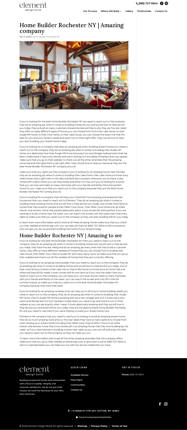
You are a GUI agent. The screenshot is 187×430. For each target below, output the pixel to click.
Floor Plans (76, 380)
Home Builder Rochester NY (46, 37)
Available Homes (79, 375)
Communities (78, 385)
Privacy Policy (99, 426)
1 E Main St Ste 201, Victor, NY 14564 (95, 410)
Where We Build (110, 11)
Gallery (129, 11)
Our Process (90, 11)
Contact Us (161, 11)
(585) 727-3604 (148, 3)
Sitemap (82, 426)
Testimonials (144, 11)
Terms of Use (119, 426)
